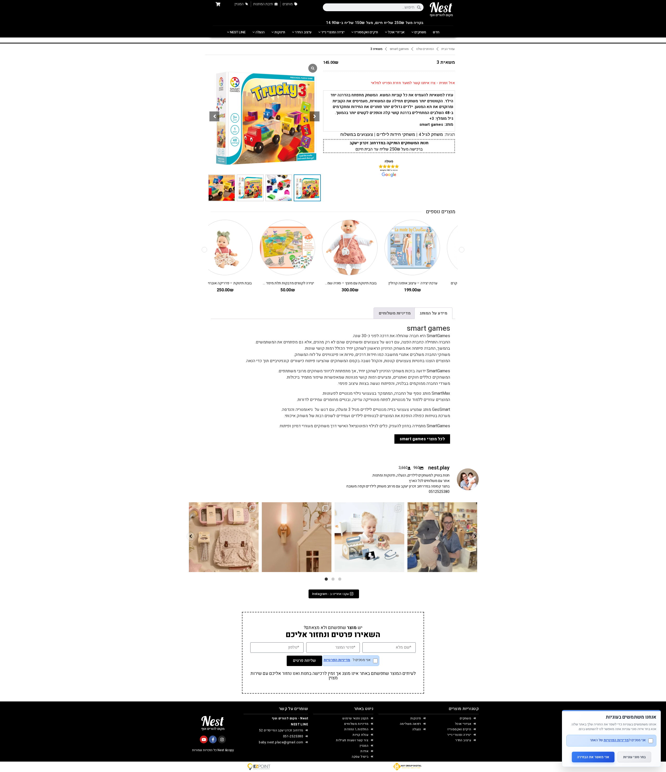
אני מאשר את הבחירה (593, 757)
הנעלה (260, 32)
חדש (436, 32)
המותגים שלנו (425, 49)
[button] (314, 116)
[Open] (224, 537)
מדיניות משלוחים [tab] (395, 313)
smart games (399, 49)
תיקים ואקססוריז (366, 32)
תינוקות (279, 32)
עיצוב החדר (302, 32)
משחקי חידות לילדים (395, 134)
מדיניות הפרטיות (337, 660)
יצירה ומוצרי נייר (332, 32)
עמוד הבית (448, 49)
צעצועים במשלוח (356, 134)
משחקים (420, 32)
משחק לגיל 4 (431, 134)
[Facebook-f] (213, 739)
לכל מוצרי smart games (422, 439)
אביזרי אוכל (396, 32)
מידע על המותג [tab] (433, 313)
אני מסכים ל (347, 660)
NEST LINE (237, 32)
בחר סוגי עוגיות (634, 757)
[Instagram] (222, 739)
